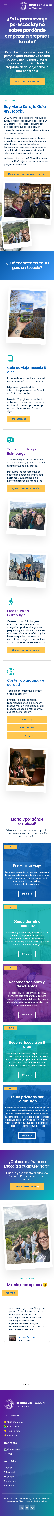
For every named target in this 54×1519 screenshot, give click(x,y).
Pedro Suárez (40, 1501)
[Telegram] (32, 1507)
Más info (27, 893)
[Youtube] (27, 1507)
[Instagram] (21, 1507)
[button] (5, 6)
